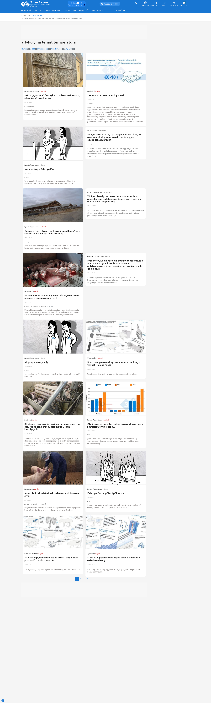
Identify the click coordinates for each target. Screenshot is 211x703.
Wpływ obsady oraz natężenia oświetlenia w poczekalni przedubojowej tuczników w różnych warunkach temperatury (114, 199)
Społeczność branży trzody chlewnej (40, 5)
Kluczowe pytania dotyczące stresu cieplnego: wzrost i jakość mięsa (114, 363)
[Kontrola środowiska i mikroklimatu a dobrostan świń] (53, 468)
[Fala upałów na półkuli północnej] (115, 468)
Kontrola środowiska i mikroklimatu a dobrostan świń (51, 494)
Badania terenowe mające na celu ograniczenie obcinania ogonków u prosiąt (51, 297)
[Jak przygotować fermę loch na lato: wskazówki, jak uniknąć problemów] (53, 70)
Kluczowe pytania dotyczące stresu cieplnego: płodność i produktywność (51, 559)
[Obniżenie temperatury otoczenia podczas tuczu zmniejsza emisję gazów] (115, 398)
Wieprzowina (91, 358)
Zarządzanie (98, 10)
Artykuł (43, 91)
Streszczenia (44, 49)
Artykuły (69, 49)
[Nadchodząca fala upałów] (53, 144)
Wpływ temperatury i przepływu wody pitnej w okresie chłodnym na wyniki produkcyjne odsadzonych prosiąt (114, 137)
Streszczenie (101, 130)
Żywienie (66, 10)
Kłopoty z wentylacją (36, 362)
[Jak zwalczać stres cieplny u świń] (115, 70)
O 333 (33, 49)
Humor (25, 49)
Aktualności (26, 10)
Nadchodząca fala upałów (39, 169)
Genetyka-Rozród (81, 10)
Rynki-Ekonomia (53, 10)
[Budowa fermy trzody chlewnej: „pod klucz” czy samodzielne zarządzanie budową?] (53, 205)
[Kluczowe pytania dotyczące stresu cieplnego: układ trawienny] (115, 532)
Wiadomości (57, 49)
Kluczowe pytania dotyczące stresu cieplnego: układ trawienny (114, 559)
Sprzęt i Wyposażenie (115, 10)
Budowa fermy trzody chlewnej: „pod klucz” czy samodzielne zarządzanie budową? (52, 232)
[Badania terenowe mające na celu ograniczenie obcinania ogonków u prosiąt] (53, 270)
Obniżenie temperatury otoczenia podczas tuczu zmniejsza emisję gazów (115, 425)
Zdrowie (39, 10)
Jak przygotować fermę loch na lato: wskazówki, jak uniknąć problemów (52, 96)
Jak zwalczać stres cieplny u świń (106, 95)
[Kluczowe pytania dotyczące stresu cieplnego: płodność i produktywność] (53, 532)
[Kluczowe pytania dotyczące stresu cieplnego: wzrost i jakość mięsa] (115, 337)
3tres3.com (39, 2)
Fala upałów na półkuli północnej (106, 493)
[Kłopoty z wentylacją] (53, 337)
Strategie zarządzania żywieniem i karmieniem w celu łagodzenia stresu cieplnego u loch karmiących (52, 427)
